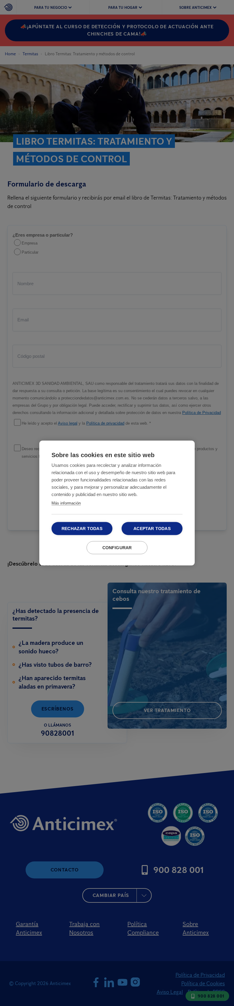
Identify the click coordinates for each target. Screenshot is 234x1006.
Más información (66, 503)
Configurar (117, 548)
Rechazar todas (82, 528)
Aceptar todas (152, 528)
